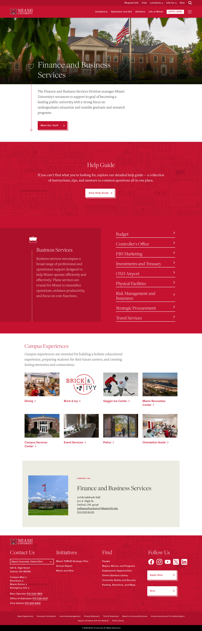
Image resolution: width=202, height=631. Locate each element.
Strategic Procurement (136, 308)
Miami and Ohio (65, 570)
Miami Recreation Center (154, 403)
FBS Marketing (129, 253)
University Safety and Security (119, 580)
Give (182, 2)
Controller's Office (132, 244)
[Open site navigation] (190, 12)
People (106, 561)
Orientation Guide (154, 442)
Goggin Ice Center (115, 401)
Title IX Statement (111, 616)
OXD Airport (128, 273)
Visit (144, 2)
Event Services (73, 442)
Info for (170, 2)
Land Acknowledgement (70, 616)
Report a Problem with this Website (93, 621)
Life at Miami (156, 11)
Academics (101, 11)
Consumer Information (46, 616)
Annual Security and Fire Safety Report (168, 616)
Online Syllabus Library (115, 575)
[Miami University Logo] (21, 11)
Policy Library (118, 621)
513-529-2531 (40, 598)
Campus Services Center (36, 444)
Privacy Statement (92, 616)
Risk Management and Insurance (135, 295)
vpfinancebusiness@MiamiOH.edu (97, 508)
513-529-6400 (33, 603)
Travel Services (129, 318)
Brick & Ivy (71, 401)
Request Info (132, 2)
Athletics (140, 11)
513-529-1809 (34, 593)
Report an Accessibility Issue (135, 616)
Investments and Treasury (138, 263)
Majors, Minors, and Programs (118, 566)
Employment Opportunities (117, 570)
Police (107, 442)
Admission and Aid (121, 11)
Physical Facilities (131, 283)
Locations (155, 2)
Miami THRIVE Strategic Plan (72, 561)
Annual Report (64, 566)
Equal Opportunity (25, 616)
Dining (29, 401)
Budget (122, 234)
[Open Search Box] (190, 3)
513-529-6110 (85, 512)
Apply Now (175, 11)
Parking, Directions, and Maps (118, 584)
